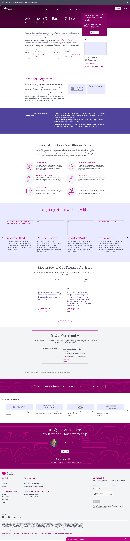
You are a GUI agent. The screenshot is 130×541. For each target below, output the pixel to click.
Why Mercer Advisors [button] (50, 9)
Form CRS (37, 533)
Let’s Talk (94, 32)
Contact (118, 8)
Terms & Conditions (6, 533)
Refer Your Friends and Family (31, 483)
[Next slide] (127, 237)
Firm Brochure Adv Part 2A (27, 533)
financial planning (31, 44)
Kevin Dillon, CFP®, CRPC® (97, 24)
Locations (4, 483)
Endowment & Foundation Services (33, 497)
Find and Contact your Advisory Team (33, 486)
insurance (65, 44)
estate (60, 44)
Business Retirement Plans (31, 494)
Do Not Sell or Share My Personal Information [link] (62, 533)
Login (123, 8)
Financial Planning (41, 163)
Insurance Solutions (42, 188)
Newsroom (5, 499)
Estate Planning (83, 175)
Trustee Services (83, 188)
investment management (45, 44)
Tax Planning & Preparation (86, 163)
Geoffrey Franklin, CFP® (73, 308)
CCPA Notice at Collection (46, 533)
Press (3, 502)
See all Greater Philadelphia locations (93, 67)
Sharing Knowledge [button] (80, 9)
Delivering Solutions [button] (60, 9)
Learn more (66, 361)
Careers (4, 494)
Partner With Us (6, 497)
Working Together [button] (70, 9)
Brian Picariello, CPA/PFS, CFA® (72, 54)
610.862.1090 (91, 63)
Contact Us (5, 481)
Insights (4, 486)
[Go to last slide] (2, 237)
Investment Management (44, 175)
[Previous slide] (2, 410)
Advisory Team (70, 463)
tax (56, 44)
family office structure (69, 40)
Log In (25, 481)
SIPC (82, 525)
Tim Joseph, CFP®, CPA (44, 308)
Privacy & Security (16, 533)
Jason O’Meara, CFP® (40, 54)
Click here (27, 2)
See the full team (65, 320)
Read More (8, 414)
